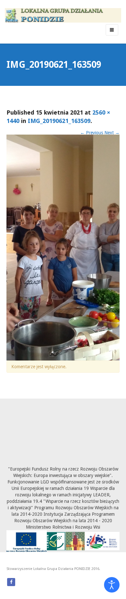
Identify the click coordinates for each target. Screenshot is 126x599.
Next (112, 132)
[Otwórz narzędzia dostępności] (112, 585)
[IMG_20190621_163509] (63, 247)
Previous (91, 132)
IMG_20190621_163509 (59, 120)
